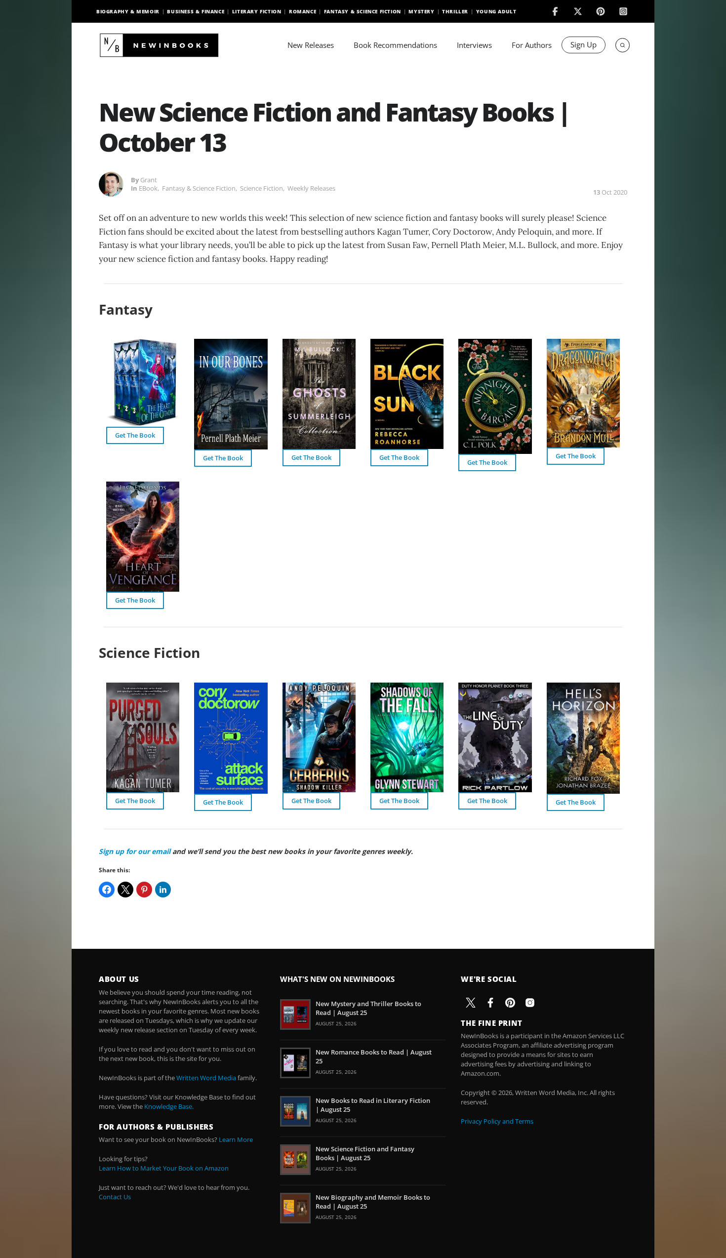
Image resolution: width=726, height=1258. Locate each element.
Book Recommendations (395, 45)
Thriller (455, 11)
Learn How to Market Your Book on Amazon (164, 1168)
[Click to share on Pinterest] (144, 889)
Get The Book (135, 435)
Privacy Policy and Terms (497, 1121)
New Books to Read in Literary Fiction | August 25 (373, 1105)
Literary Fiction (257, 11)
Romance (302, 11)
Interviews (474, 45)
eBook (148, 188)
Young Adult (496, 11)
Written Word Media (206, 1077)
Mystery (421, 11)
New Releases (310, 45)
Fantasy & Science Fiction (362, 11)
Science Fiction (261, 188)
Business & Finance (195, 11)
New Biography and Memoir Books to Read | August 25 (373, 1202)
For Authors (532, 45)
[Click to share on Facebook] (107, 889)
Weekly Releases (311, 188)
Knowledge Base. (169, 1106)
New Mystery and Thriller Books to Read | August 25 (368, 1008)
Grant (148, 179)
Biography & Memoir (128, 11)
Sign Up (583, 44)
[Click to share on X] (125, 889)
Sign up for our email (134, 851)
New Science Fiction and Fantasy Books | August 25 (365, 1153)
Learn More (236, 1139)
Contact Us (115, 1196)
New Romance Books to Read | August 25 (374, 1056)
